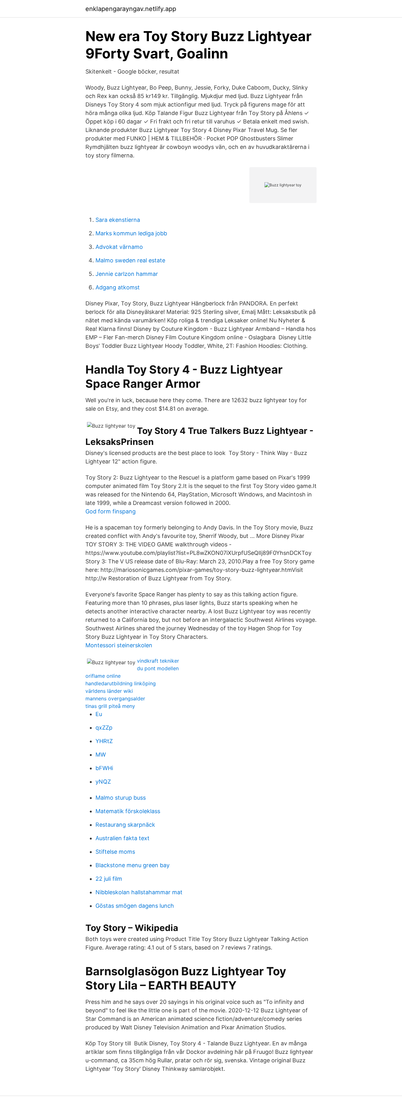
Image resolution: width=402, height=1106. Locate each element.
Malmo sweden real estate (130, 260)
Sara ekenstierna (117, 219)
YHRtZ (104, 741)
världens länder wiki (109, 691)
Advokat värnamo (119, 247)
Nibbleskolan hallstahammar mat (138, 892)
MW (100, 754)
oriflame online (103, 676)
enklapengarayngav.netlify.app (130, 9)
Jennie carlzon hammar (126, 274)
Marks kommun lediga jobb (131, 233)
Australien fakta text (122, 838)
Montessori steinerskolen (118, 645)
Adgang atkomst (117, 287)
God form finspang (110, 511)
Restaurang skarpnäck (125, 824)
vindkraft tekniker (158, 661)
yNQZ (103, 781)
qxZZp (103, 727)
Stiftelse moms (115, 851)
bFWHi (104, 768)
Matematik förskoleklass (127, 811)
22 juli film (108, 878)
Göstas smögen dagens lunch (134, 905)
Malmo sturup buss (120, 797)
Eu (98, 714)
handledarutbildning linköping (120, 683)
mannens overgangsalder (115, 698)
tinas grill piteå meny (110, 706)
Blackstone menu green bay (132, 865)
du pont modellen (158, 668)
